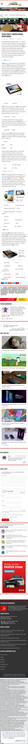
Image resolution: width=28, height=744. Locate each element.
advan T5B (7, 60)
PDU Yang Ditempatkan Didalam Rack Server (10, 648)
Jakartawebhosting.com (19, 674)
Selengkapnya (11, 738)
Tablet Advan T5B (13, 291)
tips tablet (3, 294)
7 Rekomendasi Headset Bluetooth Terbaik (13, 350)
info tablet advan (16, 289)
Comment (4, 475)
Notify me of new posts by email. (10, 517)
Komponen (2, 662)
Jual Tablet (24, 289)
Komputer (2, 659)
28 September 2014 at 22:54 (20, 456)
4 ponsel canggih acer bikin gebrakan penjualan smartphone (17, 329)
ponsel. (24, 121)
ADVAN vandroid (12, 287)
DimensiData (5, 38)
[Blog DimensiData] (14, 3)
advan (18, 41)
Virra (9, 456)
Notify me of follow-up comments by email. (13, 514)
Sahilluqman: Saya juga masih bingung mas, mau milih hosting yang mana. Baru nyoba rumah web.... (15, 542)
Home (1, 15)
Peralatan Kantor (4, 664)
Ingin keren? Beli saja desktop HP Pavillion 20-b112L (10, 325)
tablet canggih (22, 291)
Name (3, 495)
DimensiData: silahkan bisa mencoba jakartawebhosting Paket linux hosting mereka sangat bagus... (16, 537)
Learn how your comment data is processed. (12, 525)
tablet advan (4, 291)
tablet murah (4, 292)
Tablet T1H (11, 292)
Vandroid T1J (7, 171)
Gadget (6, 15)
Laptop (2, 657)
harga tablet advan (5, 289)
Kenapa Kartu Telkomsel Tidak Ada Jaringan (13, 368)
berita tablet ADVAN (22, 287)
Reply (24, 462)
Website (3, 505)
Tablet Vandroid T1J (20, 292)
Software (2, 669)
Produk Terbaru (3, 654)
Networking (3, 666)
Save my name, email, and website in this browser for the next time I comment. (13, 511)
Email (3, 500)
